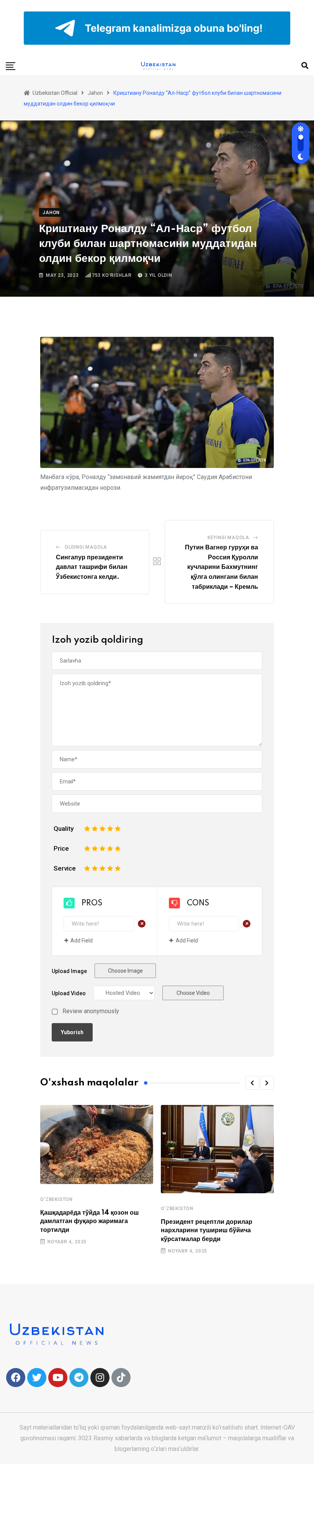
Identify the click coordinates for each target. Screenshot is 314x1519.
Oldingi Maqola (86, 547)
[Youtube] (57, 1377)
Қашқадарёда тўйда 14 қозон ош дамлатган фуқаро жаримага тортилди (89, 1221)
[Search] (304, 66)
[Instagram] (100, 1377)
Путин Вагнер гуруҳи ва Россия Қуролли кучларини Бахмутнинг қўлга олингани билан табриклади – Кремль (221, 567)
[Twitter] (36, 1377)
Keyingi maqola (228, 537)
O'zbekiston (56, 1199)
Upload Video (69, 993)
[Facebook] (15, 1377)
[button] (252, 1083)
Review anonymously (90, 1011)
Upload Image (69, 971)
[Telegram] (78, 1377)
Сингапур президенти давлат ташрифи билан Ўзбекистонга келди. (92, 567)
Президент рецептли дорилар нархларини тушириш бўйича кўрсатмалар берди (206, 1230)
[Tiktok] (121, 1377)
